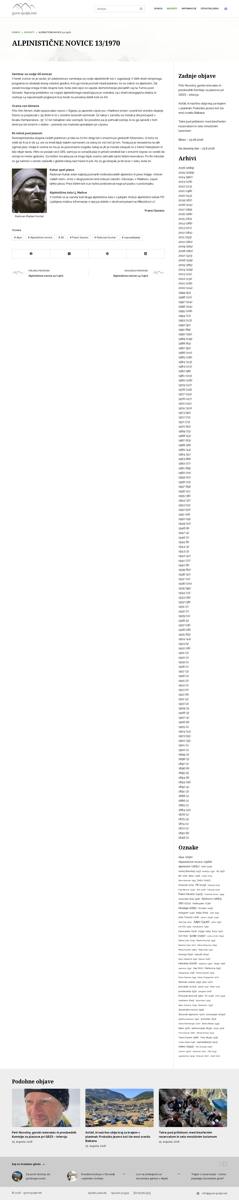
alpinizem (189, 866)
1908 (181, 713)
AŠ (61, 237)
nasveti (202, 954)
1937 (181, 579)
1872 (181, 828)
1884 (181, 810)
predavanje (187, 991)
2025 (181, 172)
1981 (181, 375)
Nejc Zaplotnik (187, 959)
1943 (181, 551)
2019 (181, 200)
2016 (181, 214)
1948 (181, 528)
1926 (181, 629)
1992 (181, 325)
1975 (181, 403)
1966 (181, 445)
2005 (181, 265)
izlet (214, 913)
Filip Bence (186, 889)
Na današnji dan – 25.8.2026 (196, 148)
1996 (181, 306)
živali (215, 1056)
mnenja (185, 954)
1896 (181, 768)
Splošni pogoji (120, 1193)
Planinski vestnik (189, 982)
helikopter (202, 903)
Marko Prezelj (205, 940)
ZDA (212, 1051)
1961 (181, 468)
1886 (181, 800)
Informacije (189, 8)
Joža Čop (185, 922)
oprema (184, 968)
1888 (181, 796)
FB (201, 885)
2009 (181, 246)
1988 (181, 343)
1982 (181, 371)
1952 (181, 509)
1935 (181, 588)
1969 (181, 431)
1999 (181, 292)
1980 (181, 380)
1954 (181, 500)
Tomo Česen (188, 1037)
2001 (181, 283)
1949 (181, 523)
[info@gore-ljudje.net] (198, 1193)
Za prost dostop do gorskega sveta (38, 1176)
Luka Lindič (215, 936)
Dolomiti (186, 885)
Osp (198, 968)
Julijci (201, 921)
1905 (181, 727)
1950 (181, 519)
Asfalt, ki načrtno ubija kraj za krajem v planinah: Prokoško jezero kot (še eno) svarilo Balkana (202, 108)
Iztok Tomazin (188, 917)
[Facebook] (225, 9)
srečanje (208, 1019)
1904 (181, 731)
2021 (181, 191)
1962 (181, 463)
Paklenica (213, 968)
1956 (181, 491)
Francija (213, 890)
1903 (181, 736)
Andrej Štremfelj (189, 871)
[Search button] (141, 8)
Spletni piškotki (97, 1193)
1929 (181, 616)
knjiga (204, 931)
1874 (181, 823)
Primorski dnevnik (190, 996)
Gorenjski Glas (189, 899)
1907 (181, 717)
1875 (181, 819)
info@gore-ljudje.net (214, 1193)
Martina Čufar (187, 945)
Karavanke (187, 931)
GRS (184, 903)
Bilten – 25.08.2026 (190, 139)
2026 (181, 168)
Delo (203, 880)
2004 (181, 269)
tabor (184, 1028)
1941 (181, 560)
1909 (181, 708)
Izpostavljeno (210, 8)
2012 (181, 232)
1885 (181, 805)
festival (214, 885)
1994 (181, 315)
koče (217, 931)
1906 (181, 722)
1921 (181, 653)
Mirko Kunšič (187, 950)
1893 (181, 782)
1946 (181, 537)
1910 (181, 703)
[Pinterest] (107, 253)
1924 (181, 639)
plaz (207, 982)
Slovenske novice (191, 1009)
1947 (181, 532)
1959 (181, 477)
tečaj (218, 1028)
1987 (181, 348)
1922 (181, 648)
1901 (181, 745)
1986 (181, 352)
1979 (181, 385)
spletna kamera (188, 1019)
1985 (181, 357)
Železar (202, 1056)
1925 (181, 634)
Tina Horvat (186, 1033)
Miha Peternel (207, 945)
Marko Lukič (186, 940)
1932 (181, 602)
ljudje (197, 935)
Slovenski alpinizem (191, 1014)
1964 (181, 454)
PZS (220, 996)
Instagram (186, 913)
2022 (181, 186)
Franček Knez (214, 894)
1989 (181, 339)
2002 (181, 279)
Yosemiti (199, 1051)
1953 (181, 505)
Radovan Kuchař (105, 237)
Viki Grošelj (203, 1046)
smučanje (215, 1014)
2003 (181, 274)
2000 (181, 288)
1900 (181, 750)
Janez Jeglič (210, 917)
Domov (158, 8)
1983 (181, 366)
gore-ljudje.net (24, 13)
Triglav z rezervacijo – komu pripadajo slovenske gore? (208, 1176)
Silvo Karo (203, 1000)
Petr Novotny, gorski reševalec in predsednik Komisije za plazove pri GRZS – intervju (201, 90)
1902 (181, 740)
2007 (181, 255)
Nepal (204, 959)
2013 (181, 228)
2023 (181, 181)
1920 (181, 657)
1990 (181, 334)
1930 (181, 611)
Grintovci (211, 898)
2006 (181, 260)
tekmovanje (202, 1028)
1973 (181, 412)
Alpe (18, 237)
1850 (181, 833)
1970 (181, 426)
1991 (181, 329)
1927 (181, 625)
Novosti (172, 8)
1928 (181, 620)
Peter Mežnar (187, 977)
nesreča (187, 963)
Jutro (216, 922)
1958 (181, 482)
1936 (181, 583)
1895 (181, 773)
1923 (181, 643)
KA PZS (184, 926)
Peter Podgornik (208, 977)
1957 (181, 486)
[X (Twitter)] (69, 253)
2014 (181, 223)
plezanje (187, 986)
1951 (181, 514)
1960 (181, 472)
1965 (181, 449)
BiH (182, 876)
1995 (181, 311)
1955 (181, 496)
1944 (181, 546)
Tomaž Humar (205, 1033)
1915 (181, 680)
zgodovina (186, 1056)
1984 (181, 362)
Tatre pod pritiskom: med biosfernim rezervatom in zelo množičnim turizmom (202, 126)
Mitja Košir (205, 950)
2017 (181, 209)
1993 (181, 320)
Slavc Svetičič (187, 1005)
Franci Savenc (79, 237)
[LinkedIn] (145, 253)
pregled (205, 991)
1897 (181, 763)
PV (209, 996)
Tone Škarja (209, 1037)
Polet (215, 987)
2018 (181, 205)
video (186, 1046)
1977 (181, 394)
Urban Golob (186, 1042)
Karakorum (201, 926)
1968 (181, 436)
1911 (181, 699)
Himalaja (187, 908)
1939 (181, 569)
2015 (181, 219)
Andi (206, 866)
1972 (181, 417)
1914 (181, 685)
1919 (181, 662)
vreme (184, 1051)
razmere (186, 1000)
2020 (181, 195)
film (201, 890)
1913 (181, 689)
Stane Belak (210, 1023)
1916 (181, 676)
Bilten (194, 876)
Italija (202, 912)
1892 (181, 787)
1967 (181, 440)
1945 (181, 542)
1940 (181, 565)
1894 (181, 777)
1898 (181, 759)
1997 (181, 302)
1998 (181, 297)
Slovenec (205, 1005)
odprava (205, 963)
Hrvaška (205, 908)
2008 (181, 251)
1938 (181, 574)
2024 (181, 177)
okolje (219, 963)
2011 (181, 237)
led (183, 936)
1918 (181, 666)
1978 (181, 389)
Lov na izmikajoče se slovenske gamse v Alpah (152, 1176)
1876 (181, 814)
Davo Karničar (187, 880)
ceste (207, 876)
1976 (181, 399)
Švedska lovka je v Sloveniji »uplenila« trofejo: (98, 1176)
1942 (181, 556)
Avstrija (208, 871)
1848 (181, 837)
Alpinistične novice (40, 237)
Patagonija (186, 973)
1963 (181, 459)
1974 (181, 408)
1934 (181, 592)
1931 (181, 606)
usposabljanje (131, 237)
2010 (181, 242)
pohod (203, 987)
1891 (181, 791)
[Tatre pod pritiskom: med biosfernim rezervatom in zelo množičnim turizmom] (193, 1108)
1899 (181, 754)
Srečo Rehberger (189, 1024)
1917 (181, 671)
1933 (181, 597)
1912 (181, 694)
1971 (181, 422)
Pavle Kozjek (205, 973)
